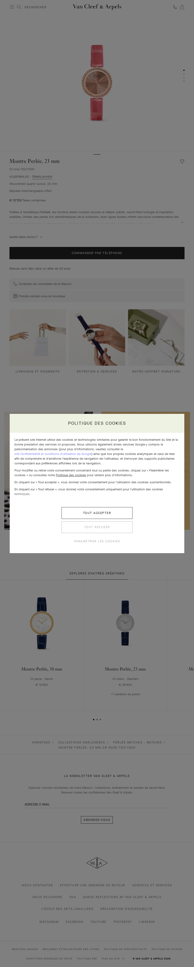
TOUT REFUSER (97, 527)
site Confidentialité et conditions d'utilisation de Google (52, 454)
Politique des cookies (71, 475)
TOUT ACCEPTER (97, 513)
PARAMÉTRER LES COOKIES (97, 541)
